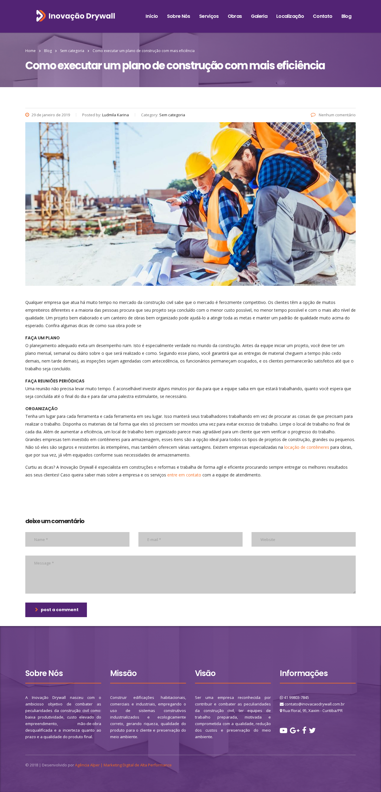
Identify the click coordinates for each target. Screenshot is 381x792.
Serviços (209, 16)
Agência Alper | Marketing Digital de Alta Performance (123, 765)
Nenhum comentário (337, 114)
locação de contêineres (306, 447)
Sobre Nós (178, 16)
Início (152, 16)
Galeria (259, 16)
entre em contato (184, 475)
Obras (235, 16)
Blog (346, 16)
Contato (322, 16)
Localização (290, 16)
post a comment (60, 610)
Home (30, 50)
